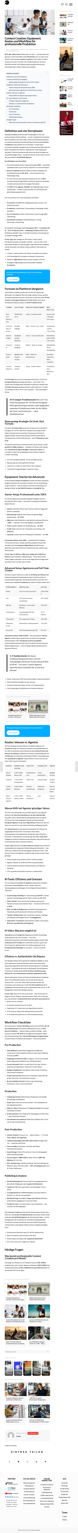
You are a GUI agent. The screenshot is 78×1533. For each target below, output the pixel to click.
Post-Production (14, 114)
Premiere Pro (27, 612)
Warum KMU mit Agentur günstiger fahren (23, 95)
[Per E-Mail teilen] (45, 1461)
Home (7, 49)
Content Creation (26, 59)
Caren (18, 1436)
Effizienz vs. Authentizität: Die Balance (21, 103)
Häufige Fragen (11, 120)
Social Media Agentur (24, 157)
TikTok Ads (64, 1486)
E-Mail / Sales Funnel (47, 1495)
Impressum (33, 1530)
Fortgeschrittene (14, 49)
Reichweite (31, 57)
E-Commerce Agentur (46, 1484)
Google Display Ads (64, 1497)
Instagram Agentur (11, 823)
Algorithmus (18, 259)
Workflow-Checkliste (13, 106)
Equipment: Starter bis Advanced (17, 85)
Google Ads (64, 1494)
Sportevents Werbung (47, 1501)
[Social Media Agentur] (22, 4)
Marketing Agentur (29, 1483)
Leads (37, 1050)
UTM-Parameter (27, 1193)
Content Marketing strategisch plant (35, 1036)
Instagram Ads (64, 1488)
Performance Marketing (47, 1488)
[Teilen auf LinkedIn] (36, 1461)
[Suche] (66, 4)
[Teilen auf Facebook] (9, 1461)
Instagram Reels (18, 300)
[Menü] (70, 4)
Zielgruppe (11, 1059)
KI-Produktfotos (38, 985)
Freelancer (8, 748)
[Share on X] (18, 1461)
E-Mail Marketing (47, 1492)
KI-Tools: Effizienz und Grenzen (17, 98)
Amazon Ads (64, 1503)
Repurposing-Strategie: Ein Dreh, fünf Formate (24, 82)
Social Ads (64, 1483)
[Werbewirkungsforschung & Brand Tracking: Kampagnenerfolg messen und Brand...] (76, 766)
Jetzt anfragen (13, 279)
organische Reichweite (35, 1184)
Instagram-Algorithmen (25, 545)
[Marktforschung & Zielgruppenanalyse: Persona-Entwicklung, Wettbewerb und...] (1, 766)
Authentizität (51, 345)
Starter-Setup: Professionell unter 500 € (22, 87)
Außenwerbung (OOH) (47, 1504)
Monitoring (14, 1198)
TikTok (17, 314)
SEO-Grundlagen (36, 1166)
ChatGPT (40, 895)
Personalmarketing (29, 1503)
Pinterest (17, 341)
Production (12, 111)
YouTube (17, 326)
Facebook (17, 347)
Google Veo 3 (21, 935)
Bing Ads (64, 1500)
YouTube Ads (64, 1491)
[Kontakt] (62, 4)
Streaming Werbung (47, 1498)
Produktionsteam (26, 1215)
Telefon (64, 1520)
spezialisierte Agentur (15, 758)
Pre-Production (14, 109)
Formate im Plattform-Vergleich (17, 79)
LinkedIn (17, 329)
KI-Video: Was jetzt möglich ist (19, 101)
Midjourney (23, 909)
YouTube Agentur (29, 1491)
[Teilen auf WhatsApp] (27, 1461)
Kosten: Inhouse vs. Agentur (16, 93)
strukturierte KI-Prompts (14, 942)
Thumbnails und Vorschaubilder (30, 641)
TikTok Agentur (29, 1486)
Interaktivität (51, 350)
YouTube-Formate (11, 387)
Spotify (17, 354)
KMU (11, 187)
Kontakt (46, 1507)
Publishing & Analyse (15, 117)
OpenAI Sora (9, 935)
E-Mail (64, 1516)
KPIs (17, 1055)
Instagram (18, 335)
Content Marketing (29, 1497)
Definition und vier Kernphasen (17, 77)
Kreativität (19, 885)
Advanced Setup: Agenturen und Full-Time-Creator (25, 90)
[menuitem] (70, 4)
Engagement (36, 917)
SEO (45, 214)
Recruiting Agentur (29, 1500)
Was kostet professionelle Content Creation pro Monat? (27, 122)
